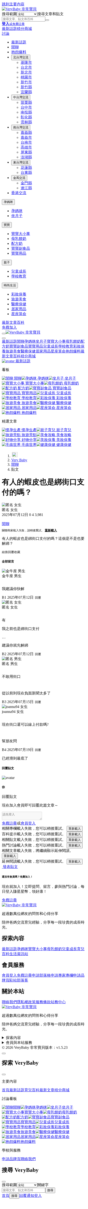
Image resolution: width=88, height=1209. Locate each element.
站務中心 (58, 1002)
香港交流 (18, 193)
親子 (7, 262)
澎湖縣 (26, 157)
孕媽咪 (8, 202)
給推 (5, 552)
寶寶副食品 (20, 248)
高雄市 (26, 147)
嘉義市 (26, 137)
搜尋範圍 (9, 14)
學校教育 (18, 276)
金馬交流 (19, 178)
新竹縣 (26, 87)
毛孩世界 (29, 445)
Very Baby (19, 460)
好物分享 (29, 440)
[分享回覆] (3, 669)
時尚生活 (10, 285)
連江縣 (26, 188)
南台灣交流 (20, 127)
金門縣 (26, 183)
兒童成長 (18, 271)
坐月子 (17, 216)
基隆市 (26, 62)
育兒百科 (31, 1090)
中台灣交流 (20, 97)
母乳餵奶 (18, 239)
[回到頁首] (4, 1053)
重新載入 (51, 530)
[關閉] (4, 1074)
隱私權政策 (26, 1002)
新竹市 (26, 82)
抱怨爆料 (18, 52)
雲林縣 (26, 122)
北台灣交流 (20, 57)
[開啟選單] (4, 333)
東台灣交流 (20, 162)
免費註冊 (9, 823)
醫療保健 (18, 304)
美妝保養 (63, 440)
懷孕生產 (29, 430)
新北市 (26, 72)
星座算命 (18, 314)
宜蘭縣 (26, 92)
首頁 (5, 1090)
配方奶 (17, 243)
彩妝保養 (18, 294)
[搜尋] (47, 20)
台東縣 (26, 172)
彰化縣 (26, 117)
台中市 (26, 107)
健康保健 (63, 445)
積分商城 (24, 29)
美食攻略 (63, 435)
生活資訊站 (18, 954)
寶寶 (7, 225)
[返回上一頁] (14, 454)
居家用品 (18, 309)
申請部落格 (41, 975)
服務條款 (43, 1002)
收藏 (17, 552)
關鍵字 (43, 1185)
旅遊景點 (29, 435)
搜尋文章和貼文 (50, 14)
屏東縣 (26, 152)
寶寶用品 (18, 253)
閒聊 (15, 47)
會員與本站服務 (19, 1043)
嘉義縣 (26, 133)
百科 (20, 322)
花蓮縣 (26, 168)
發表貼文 (10, 867)
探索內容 (13, 1038)
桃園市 (26, 77)
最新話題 (9, 29)
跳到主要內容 (13, 4)
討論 (5, 34)
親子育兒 (63, 430)
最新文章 (9, 322)
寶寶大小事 (20, 234)
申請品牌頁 (11, 1159)
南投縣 (26, 112)
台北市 (26, 67)
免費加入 (9, 327)
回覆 (11, 552)
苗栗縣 (26, 102)
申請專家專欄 (62, 975)
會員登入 (9, 975)
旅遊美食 (18, 299)
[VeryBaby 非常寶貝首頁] (19, 9)
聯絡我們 (9, 1002)
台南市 (26, 142)
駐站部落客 (18, 980)
